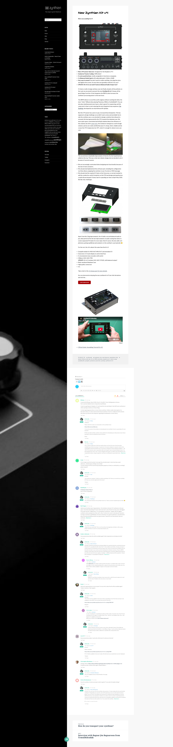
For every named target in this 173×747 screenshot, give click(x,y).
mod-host (59, 125)
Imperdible (58, 123)
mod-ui (46, 127)
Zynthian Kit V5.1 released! (51, 82)
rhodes (59, 132)
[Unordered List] (91, 390)
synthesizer (47, 135)
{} (98, 390)
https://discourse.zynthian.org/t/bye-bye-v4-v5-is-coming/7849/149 (99, 602)
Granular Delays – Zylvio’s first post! (53, 62)
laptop (46, 125)
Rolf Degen (83, 506)
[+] (100, 390)
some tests (94, 123)
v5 (51, 137)
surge (115, 359)
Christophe (96, 625)
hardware (96, 357)
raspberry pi (48, 132)
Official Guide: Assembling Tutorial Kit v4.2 (90, 347)
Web (46, 30)
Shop (46, 38)
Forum (46, 33)
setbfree (46, 133)
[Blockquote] (93, 390)
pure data (55, 130)
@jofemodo (91, 563)
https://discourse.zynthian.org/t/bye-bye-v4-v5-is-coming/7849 (98, 651)
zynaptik (47, 140)
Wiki (46, 36)
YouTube (47, 154)
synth (56, 133)
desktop (59, 120)
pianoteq (46, 130)
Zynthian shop (84, 282)
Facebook (47, 162)
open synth (50, 128)
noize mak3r (58, 127)
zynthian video (54, 144)
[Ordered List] (89, 390)
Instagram (47, 160)
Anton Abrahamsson (94, 689)
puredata (51, 130)
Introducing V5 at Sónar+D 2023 (52, 91)
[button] (77, 381)
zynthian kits (54, 142)
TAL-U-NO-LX (53, 135)
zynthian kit (47, 142)
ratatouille (53, 132)
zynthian (57, 139)
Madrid (55, 125)
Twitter (46, 157)
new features (105, 357)
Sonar (50, 133)
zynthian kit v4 (109, 360)
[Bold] (81, 390)
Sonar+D (53, 133)
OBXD (46, 128)
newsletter (112, 357)
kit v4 (92, 359)
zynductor (92, 360)
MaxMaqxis (92, 498)
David (82, 584)
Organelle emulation (49, 66)
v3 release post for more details (98, 271)
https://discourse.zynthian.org (91, 426)
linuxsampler (49, 125)
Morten (86, 441)
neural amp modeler (52, 127)
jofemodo (89, 357)
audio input (53, 120)
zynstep (103, 360)
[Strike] (87, 390)
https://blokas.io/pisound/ (102, 618)
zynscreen (51, 140)
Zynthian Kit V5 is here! (50, 87)
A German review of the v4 (86, 489)
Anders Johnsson (93, 543)
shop (116, 357)
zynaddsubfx (55, 137)
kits (101, 357)
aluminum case (48, 120)
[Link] (96, 390)
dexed (51, 122)
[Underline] (85, 390)
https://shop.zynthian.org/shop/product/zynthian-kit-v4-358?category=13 (105, 663)
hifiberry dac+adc (52, 123)
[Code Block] (94, 390)
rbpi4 (112, 359)
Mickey (91, 420)
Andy (91, 474)
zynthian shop (48, 144)
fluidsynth (57, 121)
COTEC (57, 120)
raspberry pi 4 (106, 359)
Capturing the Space (49, 52)
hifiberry (46, 123)
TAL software (47, 137)
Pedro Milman (89, 560)
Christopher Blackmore (87, 661)
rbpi (56, 132)
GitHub (46, 41)
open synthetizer (56, 128)
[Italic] (83, 390)
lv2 (53, 125)
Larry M (91, 645)
